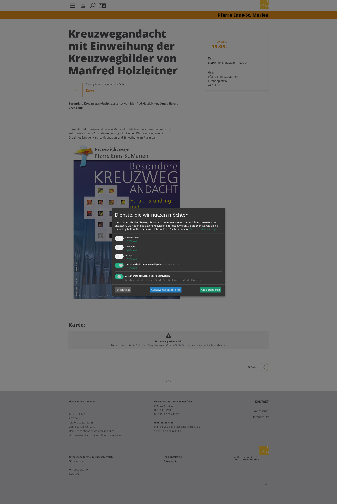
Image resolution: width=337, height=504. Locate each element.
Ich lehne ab (123, 289)
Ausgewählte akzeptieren (166, 289)
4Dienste (131, 250)
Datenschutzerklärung (202, 229)
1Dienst (131, 268)
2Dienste (131, 241)
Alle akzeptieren (210, 289)
